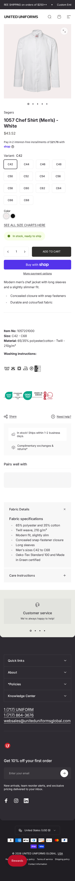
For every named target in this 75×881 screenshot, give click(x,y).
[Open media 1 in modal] (64, 31)
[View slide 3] (40, 631)
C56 (58, 176)
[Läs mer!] (38, 369)
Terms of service (45, 859)
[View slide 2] (35, 631)
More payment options (37, 273)
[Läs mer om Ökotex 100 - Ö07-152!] (13, 395)
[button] (6, 216)
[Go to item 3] (37, 104)
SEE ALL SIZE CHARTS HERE (24, 225)
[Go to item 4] (42, 104)
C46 (42, 164)
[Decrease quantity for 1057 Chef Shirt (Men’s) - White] (8, 252)
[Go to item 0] (28, 104)
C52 (26, 176)
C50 (10, 176)
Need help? (64, 416)
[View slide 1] (30, 631)
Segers (9, 112)
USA (60, 853)
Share (13, 416)
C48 (59, 164)
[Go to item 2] (33, 104)
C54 (42, 176)
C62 (42, 188)
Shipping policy (62, 859)
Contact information (37, 864)
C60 (26, 188)
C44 (26, 164)
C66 (10, 200)
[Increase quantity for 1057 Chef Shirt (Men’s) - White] (25, 252)
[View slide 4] (44, 631)
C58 (10, 188)
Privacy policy (28, 859)
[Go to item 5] (46, 104)
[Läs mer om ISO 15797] (52, 395)
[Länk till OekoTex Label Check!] (32, 395)
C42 (10, 164)
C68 (26, 200)
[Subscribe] (64, 773)
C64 (58, 188)
